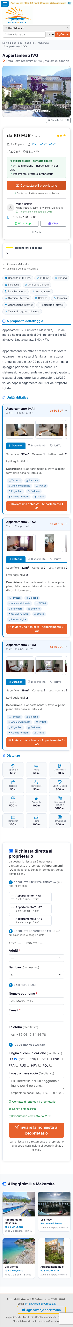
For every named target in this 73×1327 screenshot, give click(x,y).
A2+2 (43, 144)
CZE (22, 1059)
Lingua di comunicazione (35, 1053)
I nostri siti (28, 1317)
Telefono (23, 1027)
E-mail (15, 1010)
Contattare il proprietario (38, 185)
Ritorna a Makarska (17, 264)
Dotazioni (17, 445)
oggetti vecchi (13, 1317)
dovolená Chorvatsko (49, 1321)
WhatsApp (24, 223)
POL (45, 1065)
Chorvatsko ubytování (24, 1321)
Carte (38, 232)
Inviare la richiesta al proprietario (38, 1130)
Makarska (43, 42)
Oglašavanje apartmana (43, 1310)
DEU (45, 1059)
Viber (55, 223)
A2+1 (34, 144)
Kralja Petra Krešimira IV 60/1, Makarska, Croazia (37, 60)
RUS (23, 1065)
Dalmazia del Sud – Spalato (18, 42)
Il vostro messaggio (31, 1073)
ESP (56, 1059)
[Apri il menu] (5, 4)
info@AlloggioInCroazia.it (40, 1303)
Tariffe (57, 445)
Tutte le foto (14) (60, 120)
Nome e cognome (23, 993)
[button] (36, 251)
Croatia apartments (45, 1317)
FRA (12, 1065)
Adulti (14, 950)
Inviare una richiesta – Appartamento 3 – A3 (38, 742)
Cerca (64, 34)
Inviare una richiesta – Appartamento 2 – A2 (38, 628)
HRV (34, 1065)
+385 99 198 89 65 (24, 217)
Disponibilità (38, 445)
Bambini (24, 967)
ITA (11, 1059)
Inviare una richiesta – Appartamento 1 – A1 (38, 506)
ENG (33, 1059)
